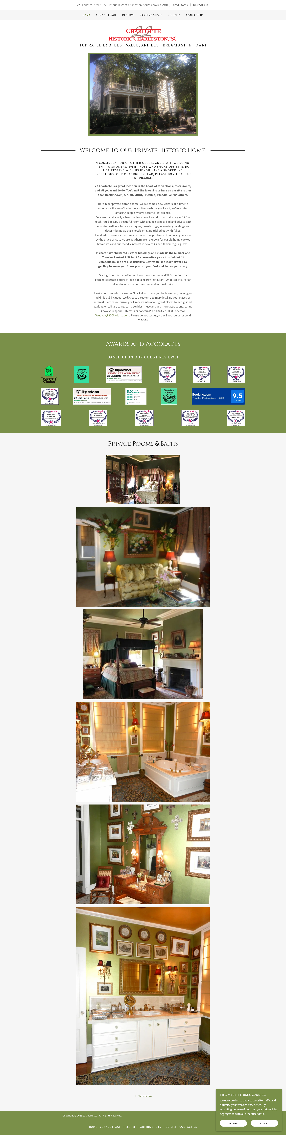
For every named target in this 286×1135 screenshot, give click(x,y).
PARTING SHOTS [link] (151, 15)
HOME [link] (86, 15)
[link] (143, 33)
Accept (264, 1123)
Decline (233, 1123)
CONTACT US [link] (195, 15)
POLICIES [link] (174, 15)
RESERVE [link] (128, 15)
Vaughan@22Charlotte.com (112, 315)
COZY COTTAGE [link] (106, 15)
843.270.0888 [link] (201, 5)
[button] (143, 1096)
